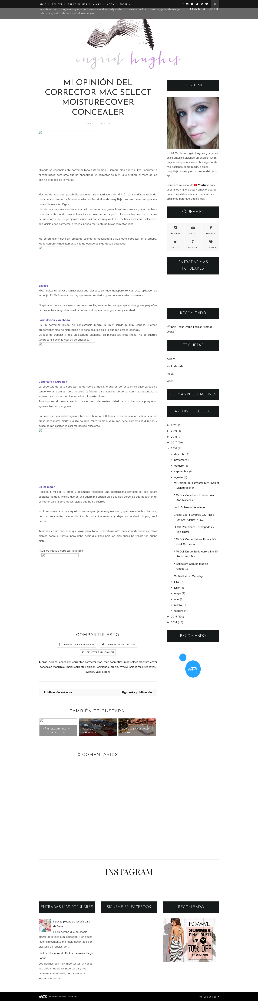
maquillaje (59, 667)
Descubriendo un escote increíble (134, 730)
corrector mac (93, 662)
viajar (170, 381)
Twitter (175, 247)
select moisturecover (142, 667)
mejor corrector (76, 667)
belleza (53, 662)
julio (176, 582)
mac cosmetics (113, 662)
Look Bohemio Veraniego (189, 507)
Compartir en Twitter (121, 644)
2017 (174, 443)
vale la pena (103, 672)
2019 (174, 431)
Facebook (210, 233)
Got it (214, 9)
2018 (174, 437)
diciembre (180, 454)
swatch (89, 672)
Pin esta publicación (100, 652)
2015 (174, 617)
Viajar (97, 4)
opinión (91, 667)
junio (177, 588)
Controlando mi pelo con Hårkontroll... (55, 729)
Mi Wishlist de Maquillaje (189, 576)
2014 (174, 622)
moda (170, 374)
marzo (178, 605)
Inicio (43, 4)
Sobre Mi (125, 4)
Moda (110, 4)
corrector (77, 662)
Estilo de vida (77, 4)
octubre (179, 466)
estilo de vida (175, 366)
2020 (174, 425)
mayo (177, 594)
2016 (174, 448)
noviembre (180, 460)
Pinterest (193, 247)
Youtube (193, 233)
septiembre (181, 472)
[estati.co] (43, 996)
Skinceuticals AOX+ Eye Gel (96, 730)
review (124, 667)
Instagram (175, 233)
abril (176, 599)
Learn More (197, 9)
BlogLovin (211, 247)
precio (114, 667)
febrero (178, 611)
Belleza (57, 4)
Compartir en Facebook (78, 644)
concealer (65, 662)
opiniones (103, 667)
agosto (178, 477)
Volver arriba (208, 997)
